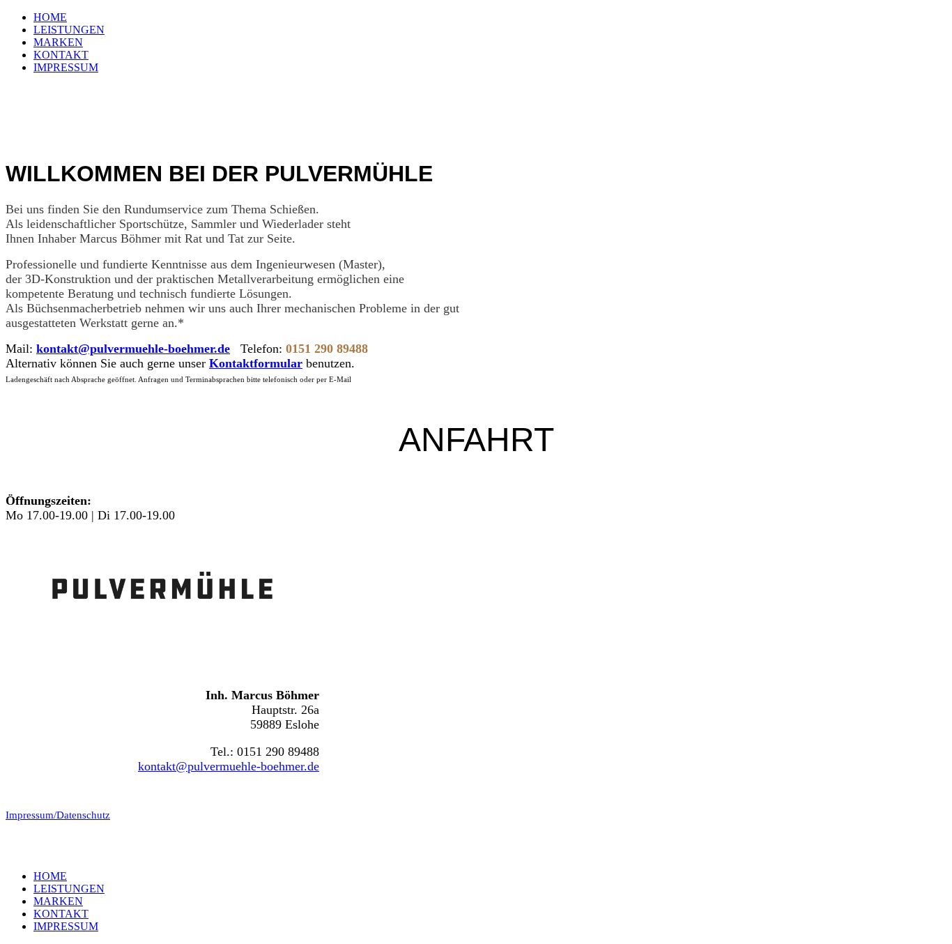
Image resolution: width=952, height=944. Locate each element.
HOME (50, 17)
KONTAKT (61, 55)
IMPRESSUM (65, 67)
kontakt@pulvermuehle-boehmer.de (133, 349)
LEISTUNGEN (69, 30)
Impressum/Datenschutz (58, 815)
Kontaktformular (255, 363)
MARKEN (58, 42)
